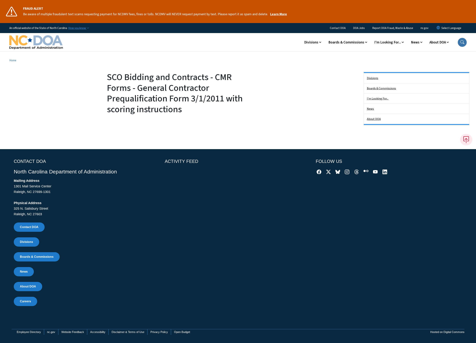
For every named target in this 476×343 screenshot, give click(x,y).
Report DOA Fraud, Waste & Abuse (392, 28)
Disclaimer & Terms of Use (128, 332)
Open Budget (182, 332)
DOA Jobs (359, 28)
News (370, 109)
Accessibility (97, 332)
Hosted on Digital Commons (447, 332)
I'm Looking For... (377, 99)
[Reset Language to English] (438, 28)
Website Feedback (72, 332)
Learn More (278, 14)
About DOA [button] (438, 42)
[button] (462, 42)
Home (12, 60)
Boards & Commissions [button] (346, 42)
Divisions (372, 78)
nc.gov (424, 28)
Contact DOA (338, 28)
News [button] (415, 42)
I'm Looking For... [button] (387, 42)
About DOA (374, 119)
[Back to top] (466, 139)
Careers (25, 301)
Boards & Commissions (381, 88)
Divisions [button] (311, 42)
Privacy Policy (159, 332)
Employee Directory (29, 332)
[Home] (36, 38)
